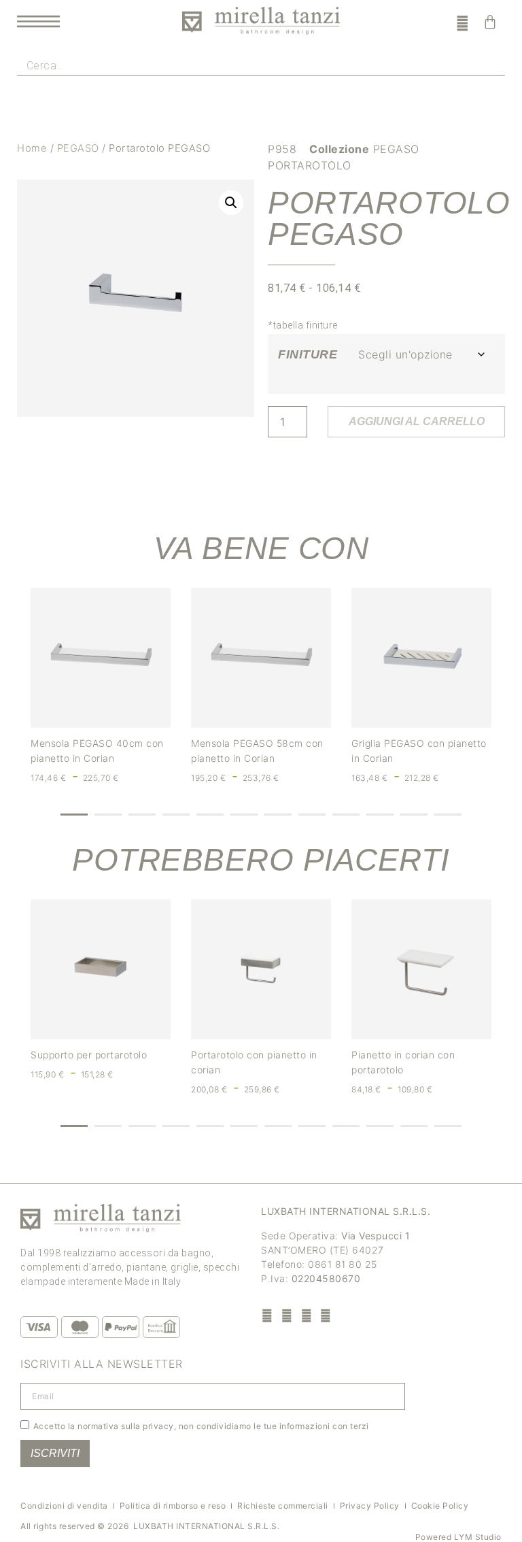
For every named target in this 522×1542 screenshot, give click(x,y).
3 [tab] (142, 815)
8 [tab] (312, 815)
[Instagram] (287, 1315)
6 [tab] (244, 815)
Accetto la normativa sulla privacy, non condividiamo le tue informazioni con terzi (201, 1426)
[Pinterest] (306, 1315)
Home (32, 148)
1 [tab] (74, 815)
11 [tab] (414, 815)
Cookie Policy (440, 1506)
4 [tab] (176, 815)
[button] (231, 202)
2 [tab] (108, 815)
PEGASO (78, 148)
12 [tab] (448, 815)
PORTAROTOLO (309, 165)
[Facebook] (267, 1315)
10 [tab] (380, 815)
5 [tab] (210, 815)
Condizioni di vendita (64, 1506)
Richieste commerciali (282, 1506)
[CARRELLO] (490, 21)
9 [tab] (346, 815)
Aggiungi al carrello (417, 421)
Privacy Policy (370, 1506)
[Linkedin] (325, 1315)
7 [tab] (278, 815)
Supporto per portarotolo (89, 1054)
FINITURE (307, 354)
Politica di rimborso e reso (173, 1506)
